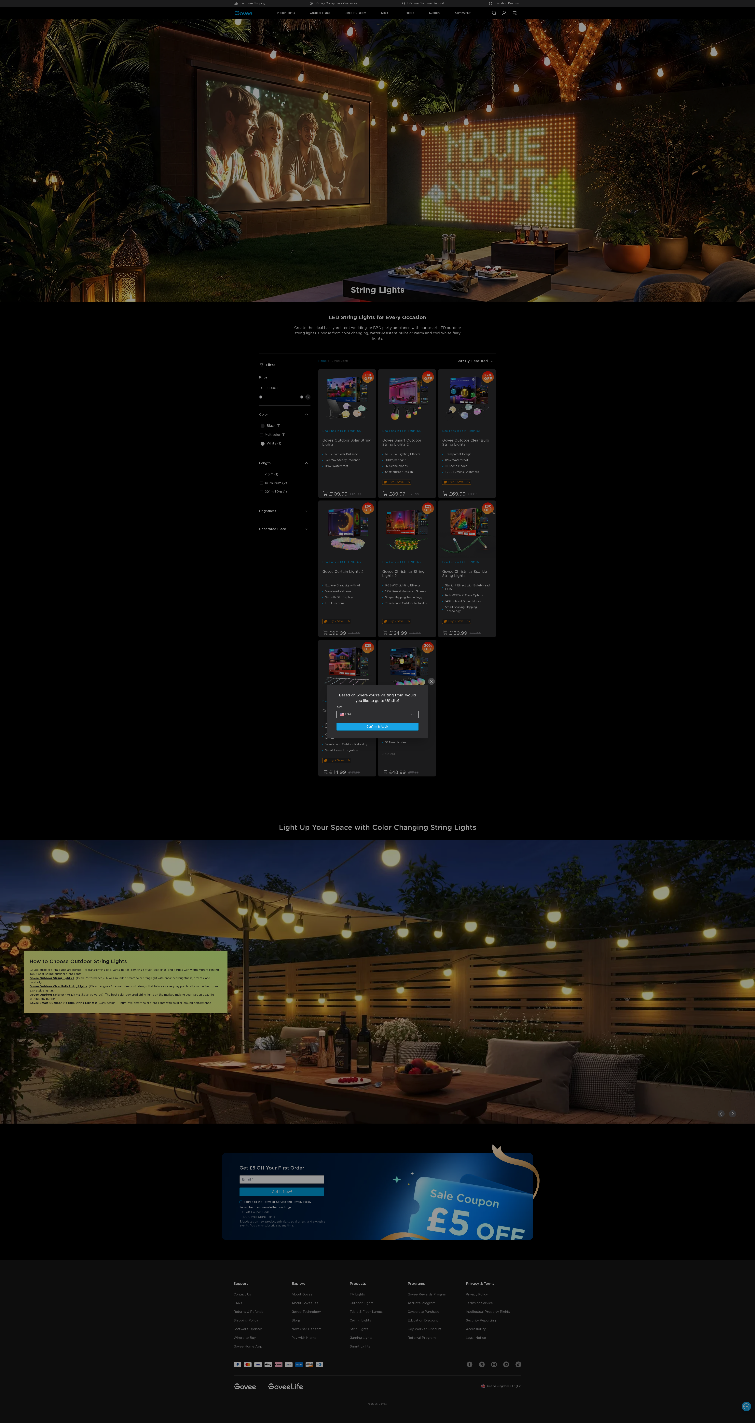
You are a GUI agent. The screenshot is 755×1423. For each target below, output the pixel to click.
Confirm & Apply (377, 726)
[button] (377, 714)
